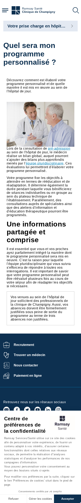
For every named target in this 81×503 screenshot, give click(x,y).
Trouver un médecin (29, 355)
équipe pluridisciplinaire (45, 163)
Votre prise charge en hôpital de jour (43, 26)
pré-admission (59, 148)
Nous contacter (26, 365)
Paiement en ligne (28, 375)
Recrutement (24, 345)
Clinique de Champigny (38, 11)
